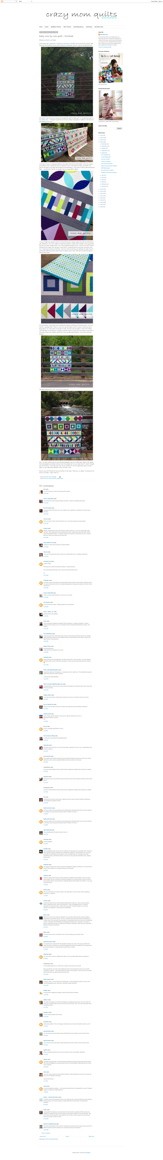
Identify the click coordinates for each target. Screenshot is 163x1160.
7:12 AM (45, 895)
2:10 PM (45, 708)
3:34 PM (45, 751)
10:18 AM (45, 537)
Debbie (45, 990)
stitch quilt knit (47, 830)
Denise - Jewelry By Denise (50, 1097)
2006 (101, 206)
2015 (101, 142)
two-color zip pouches (107, 163)
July (102, 175)
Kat (44, 489)
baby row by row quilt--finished (109, 166)
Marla (45, 932)
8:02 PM (45, 834)
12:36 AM (45, 1016)
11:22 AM (45, 616)
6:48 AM (45, 870)
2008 (101, 202)
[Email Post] (60, 476)
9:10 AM (45, 949)
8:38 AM (45, 936)
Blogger (88, 1152)
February (103, 184)
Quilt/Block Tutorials (56, 27)
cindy (44, 1086)
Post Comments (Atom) (52, 1139)
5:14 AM (45, 843)
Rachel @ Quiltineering (49, 1124)
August (103, 152)
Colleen (45, 528)
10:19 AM (45, 547)
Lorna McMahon (47, 633)
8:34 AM (45, 927)
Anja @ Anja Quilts (48, 498)
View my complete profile (104, 47)
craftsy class (44, 119)
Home (40, 27)
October (103, 148)
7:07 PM (45, 1081)
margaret (45, 776)
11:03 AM (45, 606)
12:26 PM (45, 679)
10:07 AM (45, 523)
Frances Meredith (48, 593)
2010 (101, 198)
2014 (101, 189)
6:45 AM (45, 859)
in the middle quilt (105, 157)
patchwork (54, 478)
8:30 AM (45, 1104)
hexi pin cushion (105, 159)
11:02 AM (45, 597)
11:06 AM (45, 994)
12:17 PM (45, 664)
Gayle (45, 1109)
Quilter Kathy (47, 646)
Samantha (46, 745)
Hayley (45, 1059)
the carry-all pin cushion (107, 170)
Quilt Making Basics (78, 27)
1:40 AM (45, 1026)
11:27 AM (45, 628)
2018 (101, 135)
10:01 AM (45, 974)
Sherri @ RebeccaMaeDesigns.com (53, 684)
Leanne (45, 900)
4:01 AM (45, 1045)
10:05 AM (45, 514)
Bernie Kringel (47, 508)
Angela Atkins (47, 695)
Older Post (91, 1136)
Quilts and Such (47, 808)
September (104, 150)
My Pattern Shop (99, 27)
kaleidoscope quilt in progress (109, 172)
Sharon (45, 552)
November (104, 146)
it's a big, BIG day (105, 154)
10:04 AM (45, 503)
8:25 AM (45, 909)
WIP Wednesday (105, 168)
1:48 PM (45, 699)
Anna (44, 621)
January (103, 186)
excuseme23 (46, 756)
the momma (46, 602)
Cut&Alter (46, 580)
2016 (101, 140)
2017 (101, 137)
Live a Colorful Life (48, 704)
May (102, 179)
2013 (101, 191)
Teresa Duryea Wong (49, 735)
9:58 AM (45, 958)
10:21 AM (45, 985)
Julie (44, 1072)
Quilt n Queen (47, 979)
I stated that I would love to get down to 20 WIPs (62, 43)
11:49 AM (45, 641)
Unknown (45, 657)
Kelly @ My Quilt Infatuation (50, 670)
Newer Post (43, 1136)
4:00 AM (45, 1035)
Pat (44, 797)
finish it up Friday (47, 478)
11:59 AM (45, 652)
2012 (101, 193)
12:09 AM (45, 1129)
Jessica (45, 519)
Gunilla (45, 1050)
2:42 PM (45, 721)
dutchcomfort (47, 1031)
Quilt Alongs (89, 27)
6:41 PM (45, 803)
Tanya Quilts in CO (48, 542)
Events (46, 27)
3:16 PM (45, 740)
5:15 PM (45, 771)
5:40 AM (45, 1054)
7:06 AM (45, 884)
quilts (62, 478)
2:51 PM (45, 1007)
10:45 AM (45, 588)
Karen (45, 726)
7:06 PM (45, 814)
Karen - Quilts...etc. (48, 611)
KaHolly (45, 848)
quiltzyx (45, 999)
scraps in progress (106, 161)
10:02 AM (45, 493)
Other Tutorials (67, 27)
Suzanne (45, 875)
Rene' (45, 915)
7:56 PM (45, 1092)
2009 (101, 200)
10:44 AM (45, 575)
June (102, 177)
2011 (101, 195)
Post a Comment (46, 1133)
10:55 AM (45, 1067)
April (102, 182)
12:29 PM (45, 690)
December (104, 144)
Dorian (45, 889)
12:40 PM (45, 1119)
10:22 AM (45, 556)
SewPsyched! (47, 714)
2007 (101, 204)
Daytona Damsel (47, 941)
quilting (58, 478)
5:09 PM (45, 762)
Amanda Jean (47, 561)
